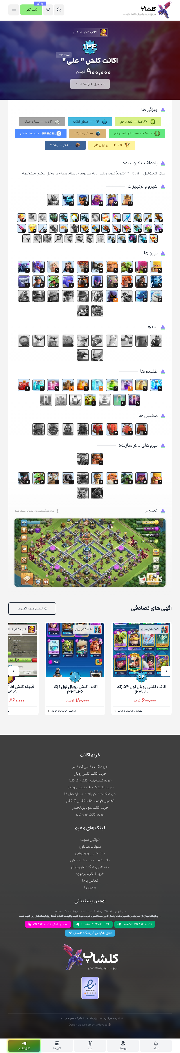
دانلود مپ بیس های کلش (90, 860)
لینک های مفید (90, 828)
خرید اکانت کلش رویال (90, 773)
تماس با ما (90, 880)
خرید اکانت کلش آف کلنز (90, 766)
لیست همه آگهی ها (30, 608)
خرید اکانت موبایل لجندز (90, 807)
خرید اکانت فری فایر (90, 814)
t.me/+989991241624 (95, 924)
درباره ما (90, 887)
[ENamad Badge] (90, 988)
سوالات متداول (90, 846)
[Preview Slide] (166, 671)
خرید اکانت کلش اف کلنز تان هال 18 (90, 794)
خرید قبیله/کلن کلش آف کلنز (90, 780)
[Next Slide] (13, 671)
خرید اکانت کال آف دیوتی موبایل (90, 787)
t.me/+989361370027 (137, 924)
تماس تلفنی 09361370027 (50, 924)
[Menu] (59, 10)
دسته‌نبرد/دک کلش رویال (90, 867)
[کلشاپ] (147, 10)
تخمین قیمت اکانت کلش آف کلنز (90, 800)
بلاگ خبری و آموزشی (90, 853)
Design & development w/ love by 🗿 (90, 1025)
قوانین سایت (90, 839)
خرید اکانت (90, 755)
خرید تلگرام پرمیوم (90, 873)
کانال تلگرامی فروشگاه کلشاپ (92, 933)
